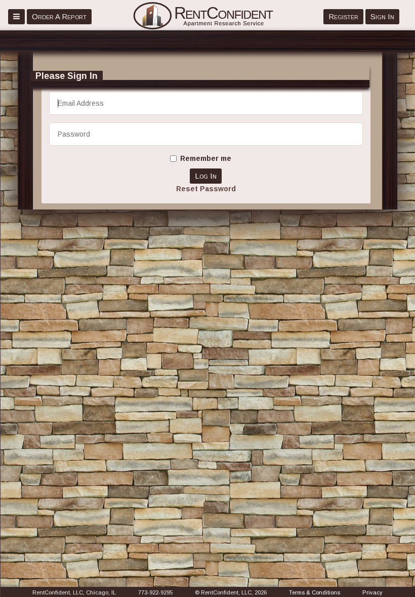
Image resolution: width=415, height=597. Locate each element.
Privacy (372, 592)
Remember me (205, 158)
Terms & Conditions (314, 592)
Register (343, 16)
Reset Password (206, 189)
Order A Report (59, 16)
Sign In (382, 16)
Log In (206, 176)
